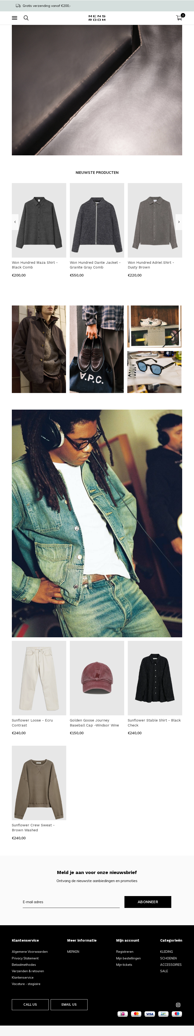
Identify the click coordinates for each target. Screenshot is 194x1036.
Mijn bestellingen (128, 958)
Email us (69, 1004)
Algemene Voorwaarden (30, 951)
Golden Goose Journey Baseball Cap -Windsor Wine (94, 722)
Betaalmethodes (24, 965)
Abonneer (148, 902)
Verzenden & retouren (28, 971)
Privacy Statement (25, 958)
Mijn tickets (124, 965)
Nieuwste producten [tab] (97, 172)
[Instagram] (178, 1005)
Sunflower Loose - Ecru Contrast (32, 722)
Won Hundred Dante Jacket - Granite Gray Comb (95, 265)
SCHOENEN (168, 958)
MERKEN (73, 951)
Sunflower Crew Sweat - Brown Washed (33, 827)
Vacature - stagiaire (26, 984)
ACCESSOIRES (171, 965)
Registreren (124, 951)
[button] (15, 18)
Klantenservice (23, 977)
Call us (30, 1004)
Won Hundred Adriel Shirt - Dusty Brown (151, 265)
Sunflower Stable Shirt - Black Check (154, 722)
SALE (164, 971)
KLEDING (166, 951)
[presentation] (15, 222)
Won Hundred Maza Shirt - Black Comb (35, 265)
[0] (179, 17)
